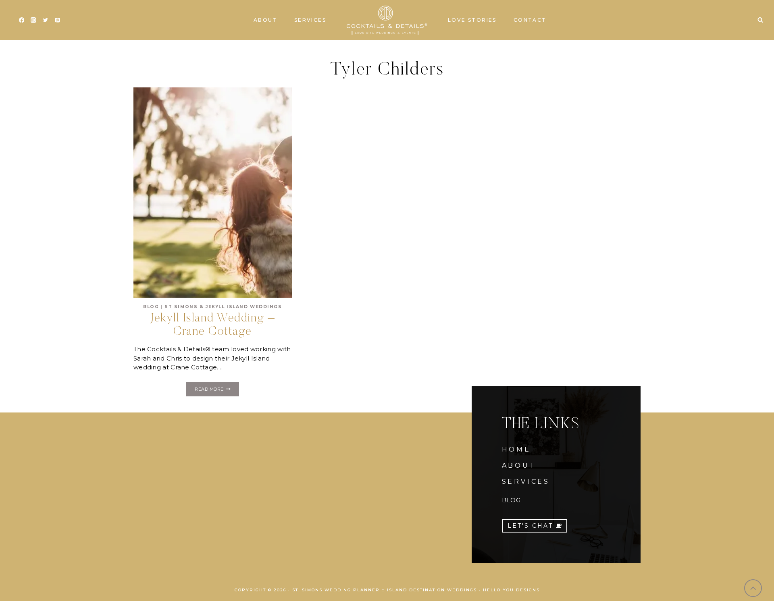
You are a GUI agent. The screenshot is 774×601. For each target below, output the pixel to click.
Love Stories (472, 20)
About (265, 20)
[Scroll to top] (753, 588)
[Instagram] (33, 20)
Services (310, 20)
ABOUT (519, 465)
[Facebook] (21, 20)
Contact (530, 20)
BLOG (511, 500)
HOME (516, 449)
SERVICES (526, 481)
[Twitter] (45, 20)
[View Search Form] (760, 20)
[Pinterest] (57, 20)
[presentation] (212, 192)
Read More (217, 390)
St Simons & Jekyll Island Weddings (223, 306)
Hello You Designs (511, 590)
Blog (151, 306)
